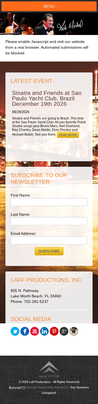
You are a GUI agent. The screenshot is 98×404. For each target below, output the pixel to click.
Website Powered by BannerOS (47, 387)
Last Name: (20, 214)
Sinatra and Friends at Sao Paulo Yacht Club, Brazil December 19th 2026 (47, 98)
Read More (68, 134)
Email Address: (23, 233)
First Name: (21, 195)
